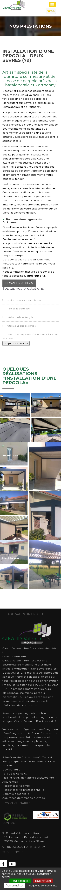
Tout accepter (20, 880)
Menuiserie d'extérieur (18, 308)
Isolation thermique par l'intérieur (24, 300)
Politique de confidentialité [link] (42, 885)
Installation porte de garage (21, 325)
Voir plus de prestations (16, 343)
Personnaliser (14, 885)
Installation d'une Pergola (20, 317)
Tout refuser (43, 880)
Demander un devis (19, 283)
